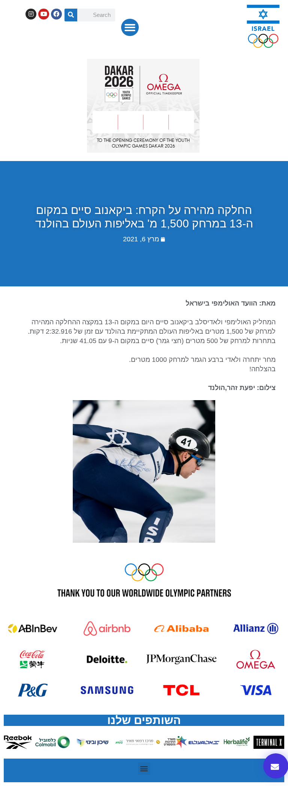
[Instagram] (31, 14)
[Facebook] (56, 14)
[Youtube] (43, 14)
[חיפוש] (70, 15)
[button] (130, 27)
